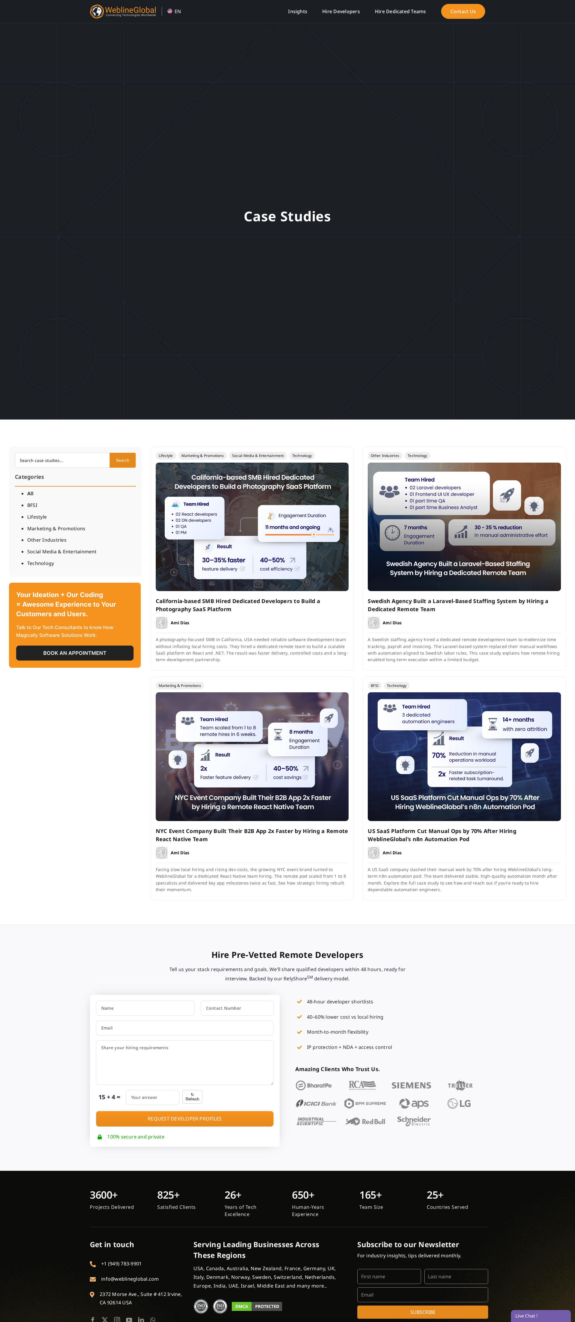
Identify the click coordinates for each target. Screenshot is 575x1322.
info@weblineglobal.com (130, 1279)
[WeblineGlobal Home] (123, 7)
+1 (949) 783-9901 (121, 1263)
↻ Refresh (192, 1096)
